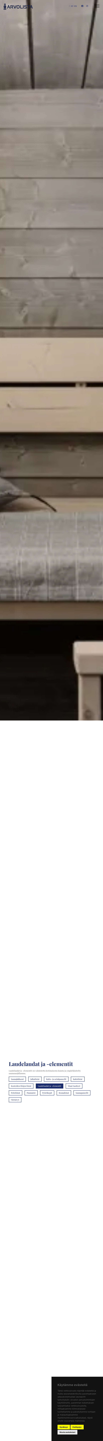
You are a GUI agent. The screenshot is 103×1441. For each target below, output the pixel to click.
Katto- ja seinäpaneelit (56, 1079)
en (75, 5)
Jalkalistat (34, 1079)
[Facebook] (82, 6)
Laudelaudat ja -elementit (49, 1086)
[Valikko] (96, 6)
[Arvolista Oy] (18, 8)
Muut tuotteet (74, 1086)
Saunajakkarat (17, 1079)
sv (72, 5)
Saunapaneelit (82, 1093)
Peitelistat (15, 1093)
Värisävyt (15, 1099)
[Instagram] (87, 6)
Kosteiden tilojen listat (21, 1086)
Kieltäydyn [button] (77, 1427)
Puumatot (31, 1093)
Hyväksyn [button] (64, 1427)
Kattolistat (77, 1079)
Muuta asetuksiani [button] (67, 1432)
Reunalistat (64, 1093)
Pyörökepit (47, 1093)
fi (69, 5)
